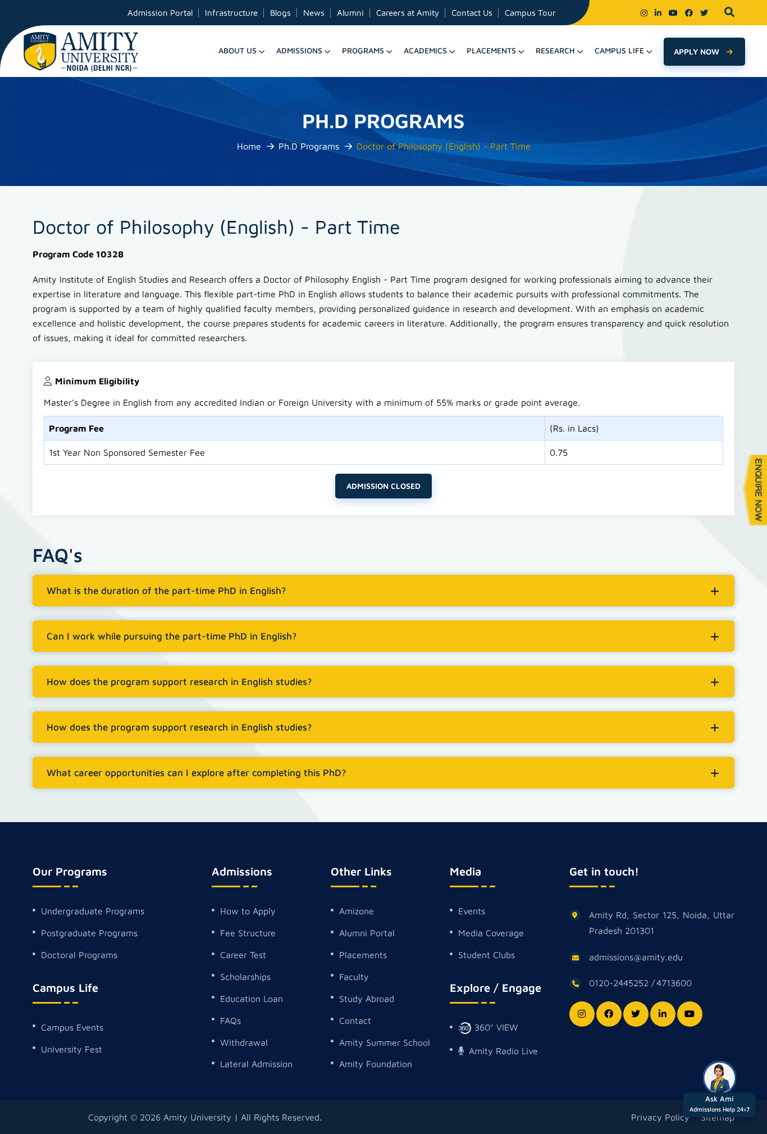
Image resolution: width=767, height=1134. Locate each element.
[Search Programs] (729, 13)
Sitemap (717, 1117)
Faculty (354, 977)
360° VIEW (495, 1027)
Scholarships (245, 977)
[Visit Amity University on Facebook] (689, 13)
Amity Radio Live (502, 1051)
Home (249, 146)
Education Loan (251, 999)
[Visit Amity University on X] (704, 13)
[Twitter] (636, 1014)
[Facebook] (609, 1014)
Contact (355, 1020)
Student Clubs (486, 955)
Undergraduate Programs (92, 911)
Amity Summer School (384, 1042)
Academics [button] (425, 50)
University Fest (71, 1049)
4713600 (674, 983)
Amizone (356, 911)
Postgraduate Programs (89, 933)
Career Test (243, 955)
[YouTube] (689, 1014)
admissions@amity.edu (636, 957)
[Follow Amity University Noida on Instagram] (644, 13)
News (314, 12)
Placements (363, 955)
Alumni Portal (367, 933)
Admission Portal (160, 12)
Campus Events (72, 1027)
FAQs (230, 1020)
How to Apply (248, 911)
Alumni (350, 12)
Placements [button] (491, 50)
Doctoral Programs (79, 955)
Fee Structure (248, 933)
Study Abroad (366, 999)
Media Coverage (491, 933)
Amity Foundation (375, 1064)
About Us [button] (237, 50)
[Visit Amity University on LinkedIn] (658, 13)
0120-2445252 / (622, 983)
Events (471, 911)
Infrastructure (231, 12)
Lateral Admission (256, 1064)
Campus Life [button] (619, 50)
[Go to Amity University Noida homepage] (81, 51)
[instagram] (582, 1014)
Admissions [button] (299, 50)
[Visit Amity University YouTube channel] (673, 13)
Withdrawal (244, 1042)
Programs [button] (363, 50)
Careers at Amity (407, 12)
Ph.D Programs (309, 146)
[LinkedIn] (662, 1014)
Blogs (280, 12)
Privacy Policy (660, 1117)
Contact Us (471, 12)
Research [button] (555, 50)
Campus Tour (530, 12)
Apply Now (698, 51)
